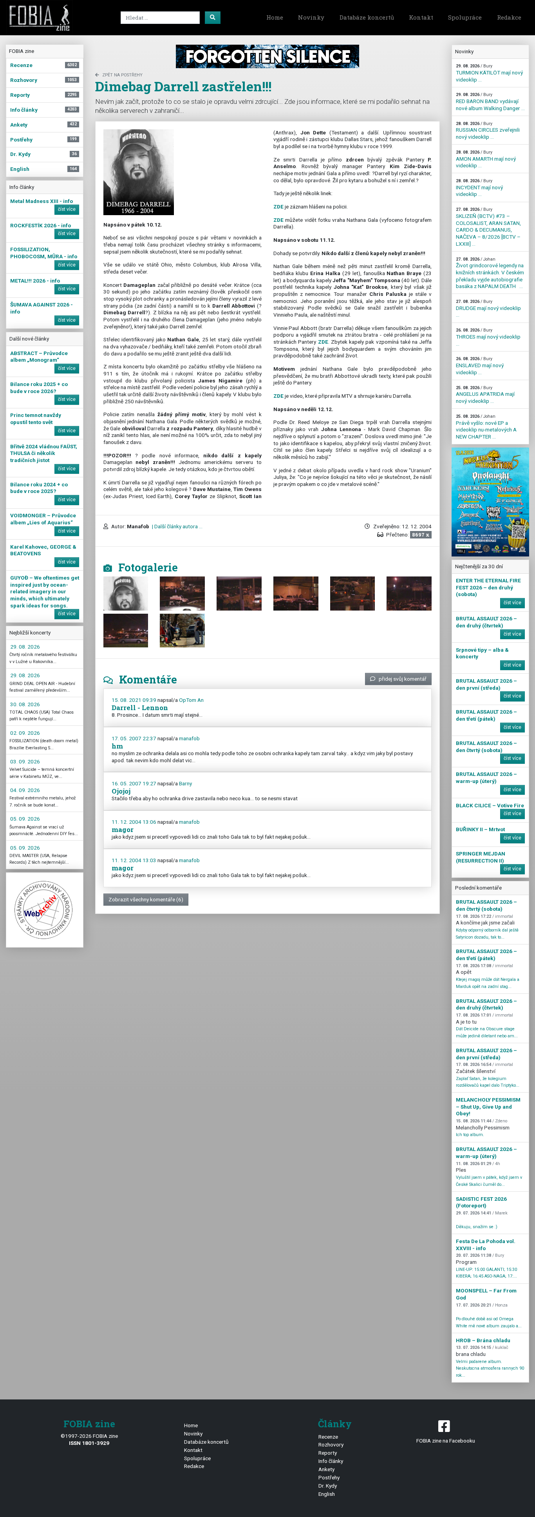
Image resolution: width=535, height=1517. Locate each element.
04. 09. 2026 (25, 790)
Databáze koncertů (367, 17)
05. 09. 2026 (25, 819)
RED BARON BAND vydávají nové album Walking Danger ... (490, 101)
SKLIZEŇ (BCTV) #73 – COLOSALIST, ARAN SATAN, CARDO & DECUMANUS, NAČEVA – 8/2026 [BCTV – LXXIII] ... (488, 226)
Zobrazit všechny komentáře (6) (145, 899)
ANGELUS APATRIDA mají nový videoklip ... (485, 394)
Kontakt (421, 17)
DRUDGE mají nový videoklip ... (488, 308)
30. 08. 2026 (25, 704)
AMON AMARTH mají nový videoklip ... (486, 159)
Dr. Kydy (327, 1486)
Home (274, 17)
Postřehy (329, 1477)
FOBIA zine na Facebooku (445, 1440)
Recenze (328, 1437)
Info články (330, 1461)
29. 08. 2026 (25, 646)
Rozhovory (330, 1444)
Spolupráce (465, 17)
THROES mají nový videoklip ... (488, 337)
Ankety (326, 1469)
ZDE (278, 206)
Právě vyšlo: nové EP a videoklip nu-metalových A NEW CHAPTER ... (486, 427)
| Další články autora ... (176, 526)
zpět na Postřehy (122, 75)
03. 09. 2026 (25, 761)
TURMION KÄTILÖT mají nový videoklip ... (489, 72)
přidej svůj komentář (403, 679)
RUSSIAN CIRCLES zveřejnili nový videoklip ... (488, 130)
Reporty (327, 1453)
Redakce (509, 17)
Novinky (311, 17)
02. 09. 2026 (25, 733)
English (326, 1494)
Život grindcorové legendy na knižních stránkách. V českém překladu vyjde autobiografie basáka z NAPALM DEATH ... (490, 273)
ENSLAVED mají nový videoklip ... (480, 365)
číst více (67, 209)
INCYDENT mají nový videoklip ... (479, 187)
